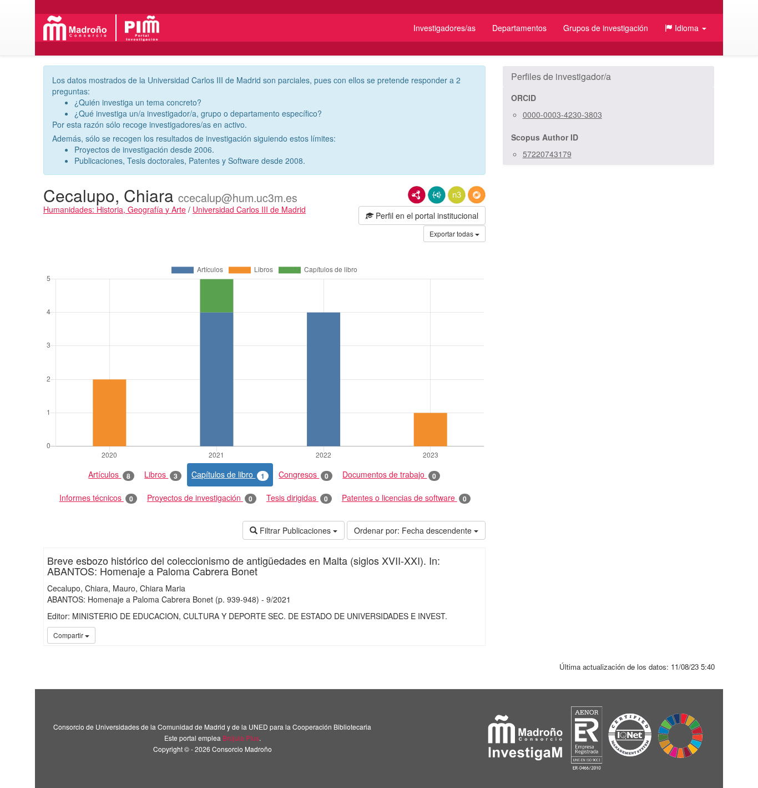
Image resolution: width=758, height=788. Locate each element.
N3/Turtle (457, 195)
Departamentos (519, 27)
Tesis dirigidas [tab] (297, 498)
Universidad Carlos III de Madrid (249, 209)
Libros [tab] (161, 474)
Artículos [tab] (109, 474)
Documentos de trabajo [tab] (389, 474)
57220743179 (547, 153)
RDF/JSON (477, 195)
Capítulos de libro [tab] (228, 474)
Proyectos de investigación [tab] (199, 498)
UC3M (475, 634)
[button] (685, 28)
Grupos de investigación (605, 27)
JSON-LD (437, 195)
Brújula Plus (241, 737)
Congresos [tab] (304, 474)
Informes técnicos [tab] (96, 498)
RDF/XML (417, 195)
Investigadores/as (444, 27)
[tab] (608, 76)
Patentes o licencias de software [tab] (404, 498)
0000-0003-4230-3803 (562, 114)
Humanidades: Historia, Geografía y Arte (114, 209)
